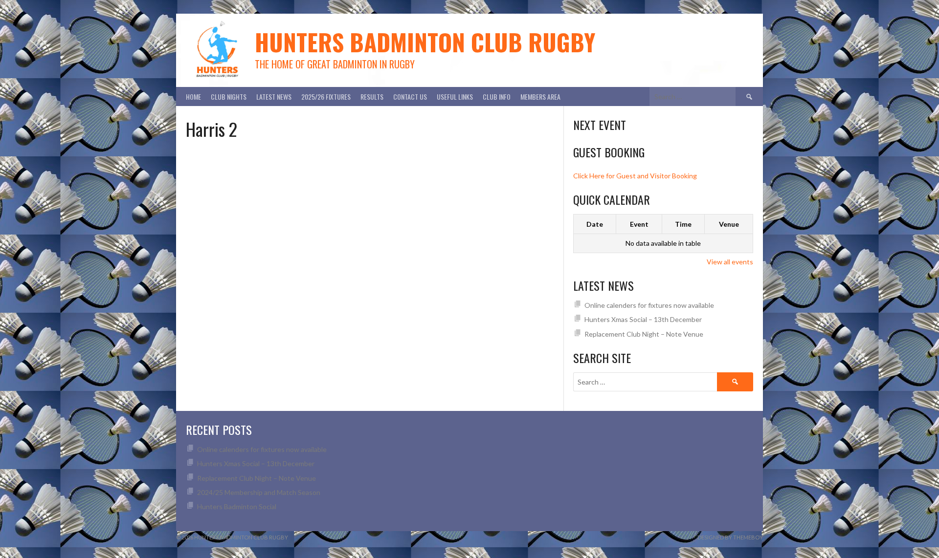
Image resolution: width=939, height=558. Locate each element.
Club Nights (228, 96)
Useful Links (455, 96)
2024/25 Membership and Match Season (258, 492)
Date (594, 224)
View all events (730, 262)
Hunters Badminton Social (237, 506)
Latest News (273, 96)
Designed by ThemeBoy (730, 537)
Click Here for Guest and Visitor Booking (635, 176)
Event (639, 224)
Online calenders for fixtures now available (649, 305)
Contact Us (410, 96)
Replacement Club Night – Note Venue (643, 334)
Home (193, 96)
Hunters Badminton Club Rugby (425, 41)
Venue (729, 224)
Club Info (497, 96)
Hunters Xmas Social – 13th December (643, 319)
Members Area (540, 96)
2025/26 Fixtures (326, 96)
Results (371, 96)
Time (683, 224)
